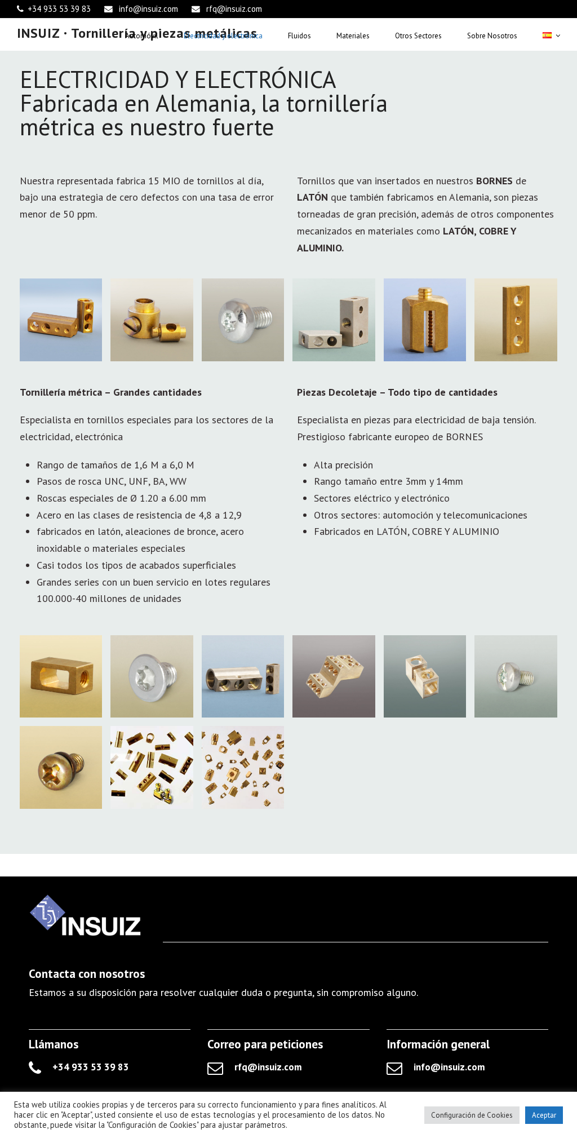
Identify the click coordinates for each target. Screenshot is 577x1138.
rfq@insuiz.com (234, 8)
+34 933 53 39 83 (59, 8)
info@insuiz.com (148, 8)
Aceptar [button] (544, 1115)
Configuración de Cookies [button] (472, 1115)
